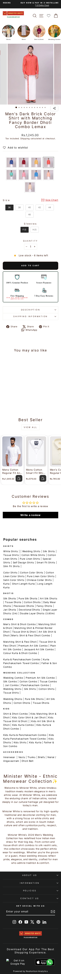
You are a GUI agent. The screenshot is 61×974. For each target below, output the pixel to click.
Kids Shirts (20, 742)
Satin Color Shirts (13, 580)
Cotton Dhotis (32, 602)
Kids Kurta (35, 742)
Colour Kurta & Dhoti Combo (20, 653)
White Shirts (10, 551)
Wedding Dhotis (12, 699)
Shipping (25, 138)
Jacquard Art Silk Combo (39, 649)
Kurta (6, 583)
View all (30, 427)
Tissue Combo (48, 681)
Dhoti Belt (27, 761)
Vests (21, 757)
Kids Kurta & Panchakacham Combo (25, 735)
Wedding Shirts (31, 551)
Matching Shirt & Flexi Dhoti (20, 641)
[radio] (11, 162)
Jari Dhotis (9, 609)
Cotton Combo (28, 681)
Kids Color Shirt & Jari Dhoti (29, 717)
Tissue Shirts (11, 555)
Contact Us (29, 898)
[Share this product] (54, 108)
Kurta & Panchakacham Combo (22, 659)
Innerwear (9, 757)
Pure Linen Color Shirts (40, 576)
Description (30, 310)
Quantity (30, 241)
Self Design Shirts (23, 562)
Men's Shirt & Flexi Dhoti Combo (30, 635)
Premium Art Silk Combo (33, 645)
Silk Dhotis (9, 598)
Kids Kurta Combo (23, 725)
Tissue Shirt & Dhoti (24, 631)
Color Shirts (10, 572)
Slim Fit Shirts (11, 566)
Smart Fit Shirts (46, 562)
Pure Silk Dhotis (28, 598)
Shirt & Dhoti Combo (15, 713)
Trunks (31, 757)
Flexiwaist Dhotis (24, 606)
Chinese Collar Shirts (39, 580)
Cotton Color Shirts (31, 572)
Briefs (41, 757)
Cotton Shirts (47, 689)
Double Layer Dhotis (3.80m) (37, 613)
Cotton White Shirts (33, 555)
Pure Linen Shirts (30, 558)
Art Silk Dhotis (48, 598)
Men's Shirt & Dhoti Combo (19, 624)
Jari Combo (12, 685)
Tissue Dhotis (13, 602)
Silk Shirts (49, 551)
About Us (29, 875)
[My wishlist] (48, 15)
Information (30, 883)
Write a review (30, 515)
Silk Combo (10, 681)
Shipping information (30, 316)
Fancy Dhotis (44, 606)
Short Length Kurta (23, 583)
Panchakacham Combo (35, 685)
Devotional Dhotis (29, 609)
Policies (29, 891)
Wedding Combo (13, 677)
